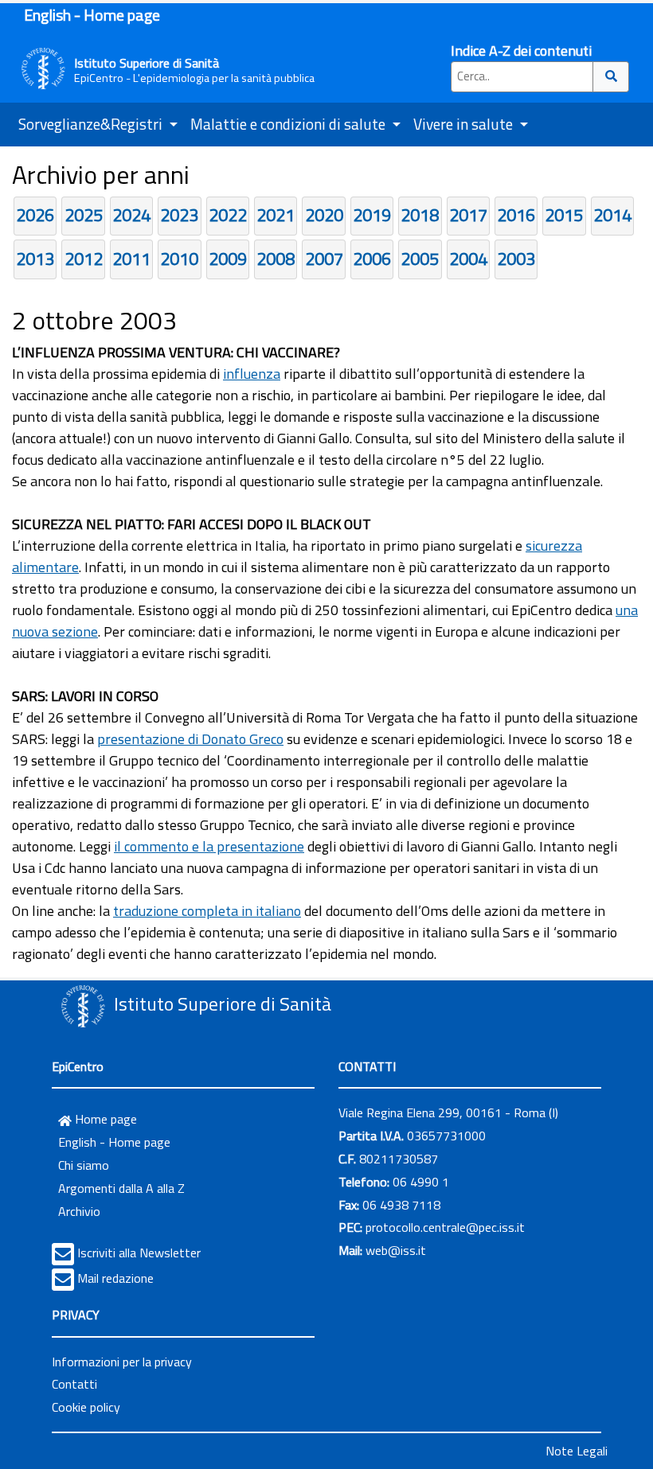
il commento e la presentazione (209, 846)
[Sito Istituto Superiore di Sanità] (83, 1005)
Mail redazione (115, 1278)
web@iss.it (396, 1250)
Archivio (79, 1211)
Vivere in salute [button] (464, 123)
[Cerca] (611, 76)
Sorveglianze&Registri (92, 123)
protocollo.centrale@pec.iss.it (445, 1227)
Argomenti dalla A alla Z (121, 1188)
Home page (104, 1118)
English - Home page (92, 14)
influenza (251, 373)
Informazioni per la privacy (122, 1361)
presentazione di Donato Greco (190, 739)
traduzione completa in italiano (207, 911)
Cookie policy (86, 1406)
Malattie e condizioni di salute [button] (289, 123)
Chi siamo (83, 1165)
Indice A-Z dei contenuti (521, 50)
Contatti (74, 1383)
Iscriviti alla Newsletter (139, 1252)
